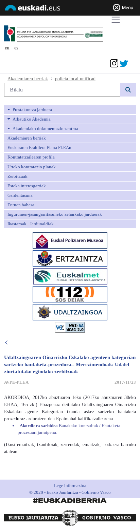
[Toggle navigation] (115, 20)
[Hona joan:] (66, 33)
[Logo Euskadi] (70, 9)
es (16, 47)
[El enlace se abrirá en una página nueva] (70, 240)
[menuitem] (70, 109)
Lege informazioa (70, 485)
